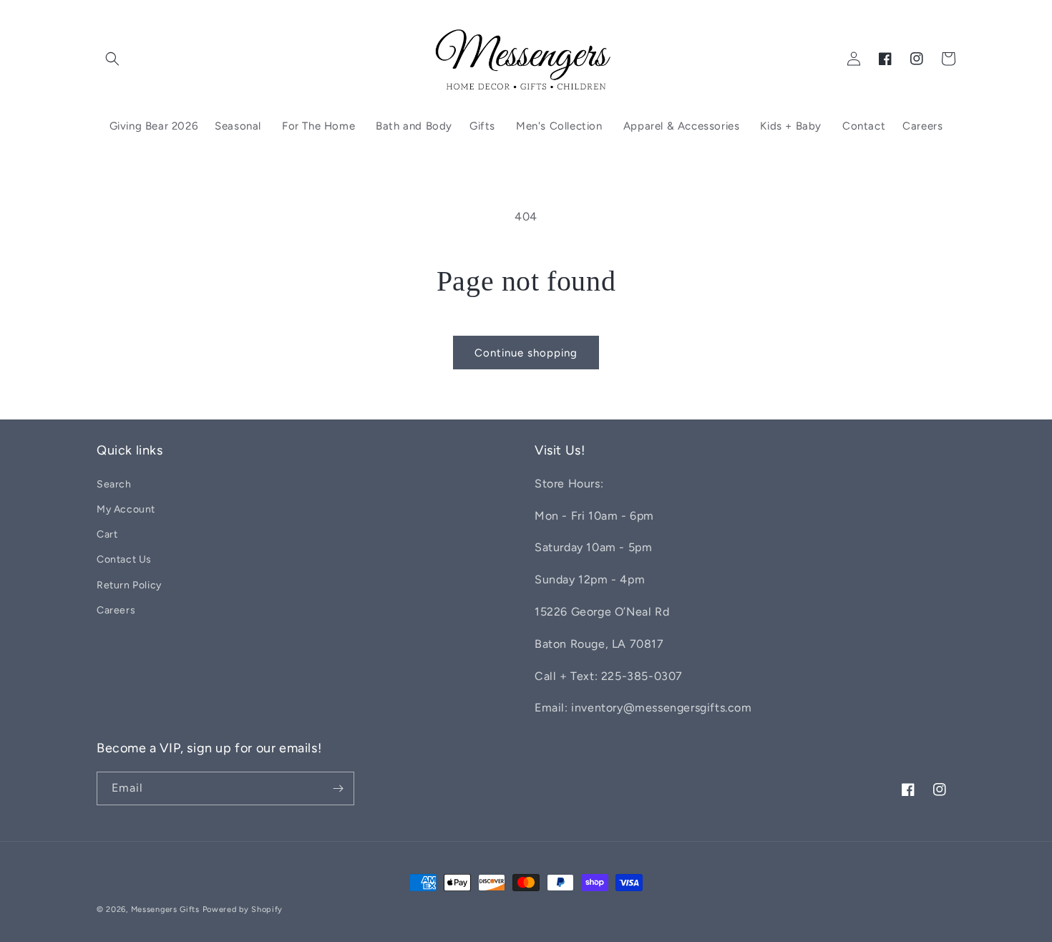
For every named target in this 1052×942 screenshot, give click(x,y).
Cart (107, 534)
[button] (112, 58)
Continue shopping (526, 352)
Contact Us (124, 559)
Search (114, 484)
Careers (116, 610)
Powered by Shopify (243, 909)
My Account (126, 509)
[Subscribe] (338, 788)
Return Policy (129, 585)
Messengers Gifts (165, 909)
